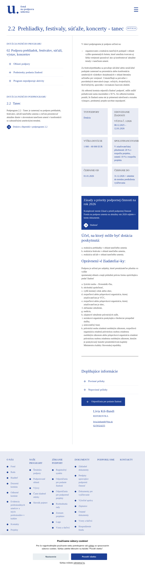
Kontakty (15, 524)
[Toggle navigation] (135, 9)
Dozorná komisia (14, 485)
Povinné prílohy (96, 381)
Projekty (14, 530)
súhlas (91, 546)
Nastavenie (50, 557)
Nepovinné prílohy (97, 389)
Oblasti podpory (21, 63)
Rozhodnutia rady (61, 505)
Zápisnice (83, 506)
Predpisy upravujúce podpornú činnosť (84, 480)
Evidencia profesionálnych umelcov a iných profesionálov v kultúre (18, 510)
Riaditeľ (14, 478)
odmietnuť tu (79, 563)
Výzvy (36, 488)
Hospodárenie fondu (85, 528)
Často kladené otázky (39, 495)
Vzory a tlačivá (63, 527)
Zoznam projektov (60, 514)
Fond (13, 466)
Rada (13, 472)
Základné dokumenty (84, 468)
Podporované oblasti (39, 481)
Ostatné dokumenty (84, 513)
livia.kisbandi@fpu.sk (103, 422)
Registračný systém (61, 471)
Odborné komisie (15, 494)
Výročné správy (86, 500)
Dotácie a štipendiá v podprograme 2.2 (29, 127)
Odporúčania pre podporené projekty (62, 494)
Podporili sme (106, 459)
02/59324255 (99, 425)
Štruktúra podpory (37, 471)
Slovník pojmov (40, 502)
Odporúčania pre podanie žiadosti (106, 401)
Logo (58, 522)
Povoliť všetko (89, 557)
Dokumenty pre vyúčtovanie (86, 493)
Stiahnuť (93, 225)
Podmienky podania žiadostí (27, 72)
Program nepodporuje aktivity (28, 80)
